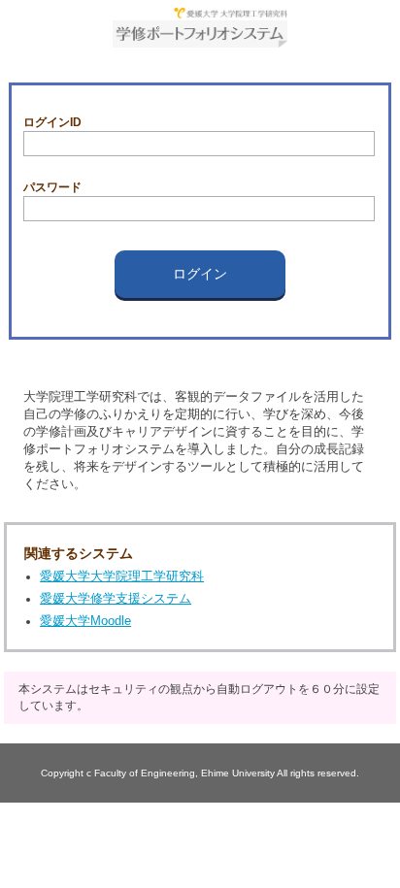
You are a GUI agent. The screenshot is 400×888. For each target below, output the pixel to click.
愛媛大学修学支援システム (115, 598)
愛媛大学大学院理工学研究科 (122, 576)
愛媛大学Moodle (85, 620)
